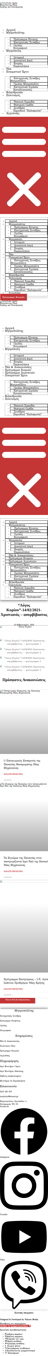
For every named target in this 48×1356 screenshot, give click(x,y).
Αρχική (10, 30)
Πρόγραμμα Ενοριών (18, 370)
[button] (24, 165)
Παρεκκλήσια (21, 66)
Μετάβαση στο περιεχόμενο (13, 1323)
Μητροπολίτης (15, 32)
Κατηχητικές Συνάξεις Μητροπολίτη (25, 79)
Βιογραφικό (20, 48)
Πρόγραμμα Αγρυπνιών (20, 372)
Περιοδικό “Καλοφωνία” (27, 110)
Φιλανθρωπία (14, 92)
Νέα (8, 69)
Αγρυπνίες (12, 113)
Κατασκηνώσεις (22, 89)
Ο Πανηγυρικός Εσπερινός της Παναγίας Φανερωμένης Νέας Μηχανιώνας (22, 764)
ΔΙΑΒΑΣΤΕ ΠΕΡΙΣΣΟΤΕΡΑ (13, 774)
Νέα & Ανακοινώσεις (18, 367)
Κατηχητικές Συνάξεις (27, 42)
